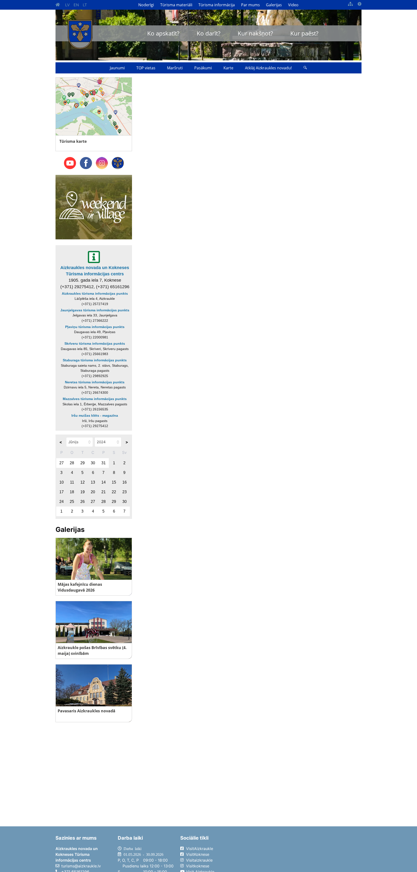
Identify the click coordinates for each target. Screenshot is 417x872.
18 (72, 492)
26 (82, 502)
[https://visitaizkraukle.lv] (80, 34)
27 (61, 463)
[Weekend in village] (94, 206)
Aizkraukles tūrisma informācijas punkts (95, 293)
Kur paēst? (304, 33)
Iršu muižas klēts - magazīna (94, 415)
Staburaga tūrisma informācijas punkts (95, 360)
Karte (228, 68)
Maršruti (175, 68)
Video (293, 4)
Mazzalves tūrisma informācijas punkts (95, 399)
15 (114, 482)
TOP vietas (145, 68)
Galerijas (274, 4)
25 (72, 502)
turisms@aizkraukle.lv (81, 866)
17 (61, 492)
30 (93, 463)
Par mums (250, 4)
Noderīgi (146, 4)
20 (93, 492)
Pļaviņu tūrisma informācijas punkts (95, 327)
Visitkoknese (197, 866)
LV (67, 4)
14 (103, 482)
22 (114, 492)
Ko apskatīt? (163, 33)
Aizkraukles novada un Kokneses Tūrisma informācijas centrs (94, 270)
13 (93, 482)
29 (82, 463)
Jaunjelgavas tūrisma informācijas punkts (94, 310)
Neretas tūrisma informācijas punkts (95, 382)
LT (85, 4)
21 (103, 492)
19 (82, 492)
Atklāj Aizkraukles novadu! (268, 68)
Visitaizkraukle (199, 860)
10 (61, 482)
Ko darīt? (208, 33)
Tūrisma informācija (216, 4)
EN (76, 4)
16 (124, 482)
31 (103, 463)
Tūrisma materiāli (176, 4)
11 (72, 482)
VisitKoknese (197, 854)
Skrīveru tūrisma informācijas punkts (94, 343)
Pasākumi (203, 68)
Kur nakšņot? (255, 33)
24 (61, 502)
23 (124, 492)
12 (82, 482)
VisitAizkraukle (199, 848)
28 (72, 463)
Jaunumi (117, 68)
